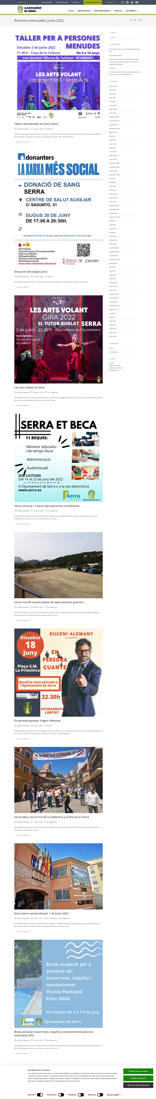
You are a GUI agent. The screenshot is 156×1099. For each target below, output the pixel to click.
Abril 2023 (112, 232)
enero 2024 (112, 202)
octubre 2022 (113, 256)
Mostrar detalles (113, 1095)
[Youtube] (137, 2)
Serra (71, 11)
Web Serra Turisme (93, 2)
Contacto (75, 2)
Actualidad (130, 11)
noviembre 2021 (114, 298)
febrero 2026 (113, 109)
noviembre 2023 (114, 209)
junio (140, 20)
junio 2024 (112, 182)
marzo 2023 (113, 236)
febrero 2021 (113, 333)
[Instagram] (122, 2)
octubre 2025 (113, 125)
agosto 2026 (113, 86)
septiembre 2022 (114, 259)
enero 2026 (112, 113)
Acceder (111, 363)
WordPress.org (114, 370)
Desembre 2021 (114, 294)
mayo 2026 (112, 98)
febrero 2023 (113, 240)
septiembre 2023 (114, 217)
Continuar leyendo (24, 141)
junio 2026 (112, 94)
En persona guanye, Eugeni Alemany (37, 720)
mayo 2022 (112, 275)
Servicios (118, 11)
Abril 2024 (112, 190)
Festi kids (112, 68)
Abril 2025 (112, 148)
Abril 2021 (112, 325)
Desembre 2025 (114, 117)
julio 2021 (112, 313)
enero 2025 (112, 159)
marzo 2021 (113, 329)
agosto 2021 (113, 309)
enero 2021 (112, 336)
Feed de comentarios (115, 368)
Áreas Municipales (102, 11)
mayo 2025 (112, 144)
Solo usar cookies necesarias (138, 1085)
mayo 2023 (112, 229)
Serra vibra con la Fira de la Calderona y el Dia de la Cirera (51, 817)
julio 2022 (112, 267)
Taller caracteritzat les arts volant (36, 124)
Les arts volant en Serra (29, 387)
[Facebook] (127, 2)
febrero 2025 (113, 155)
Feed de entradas (114, 365)
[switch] (61, 1094)
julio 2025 (112, 136)
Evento (50, 129)
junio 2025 (112, 140)
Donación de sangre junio (30, 271)
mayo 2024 (112, 186)
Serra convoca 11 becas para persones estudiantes (47, 506)
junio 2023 (112, 225)
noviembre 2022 (114, 252)
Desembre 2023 (114, 205)
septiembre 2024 (114, 175)
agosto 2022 (113, 263)
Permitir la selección (138, 1078)
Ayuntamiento (83, 11)
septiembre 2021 (114, 306)
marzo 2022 (113, 283)
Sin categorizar (53, 392)
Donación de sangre (115, 55)
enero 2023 (112, 244)
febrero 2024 (113, 198)
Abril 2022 (112, 279)
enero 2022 (112, 290)
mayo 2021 (112, 321)
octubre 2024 (113, 171)
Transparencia (46, 2)
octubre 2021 (113, 302)
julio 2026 (112, 90)
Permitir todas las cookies (138, 1071)
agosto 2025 (113, 132)
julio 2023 (112, 221)
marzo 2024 (113, 194)
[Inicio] (130, 20)
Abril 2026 (112, 101)
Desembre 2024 (114, 163)
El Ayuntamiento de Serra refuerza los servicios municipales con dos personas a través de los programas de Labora (124, 61)
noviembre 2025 (114, 121)
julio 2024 (112, 178)
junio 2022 (112, 271)
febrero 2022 (113, 286)
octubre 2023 (113, 213)
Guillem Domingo (23, 129)
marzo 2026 (113, 105)
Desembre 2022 (114, 248)
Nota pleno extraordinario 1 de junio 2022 (41, 913)
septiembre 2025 (114, 128)
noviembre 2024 (114, 167)
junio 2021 (112, 317)
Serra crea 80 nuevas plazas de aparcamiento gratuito (49, 602)
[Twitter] (132, 2)
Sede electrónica (62, 2)
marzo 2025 (113, 151)
